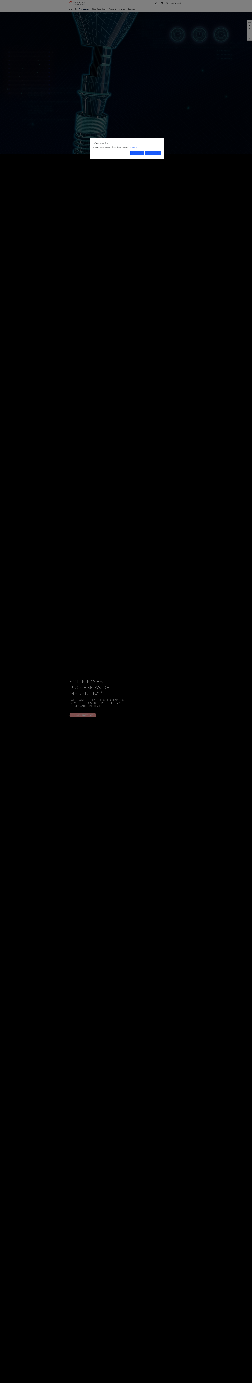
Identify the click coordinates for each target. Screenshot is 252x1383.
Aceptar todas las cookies (153, 153)
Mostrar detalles (99, 153)
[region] (127, 148)
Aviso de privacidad (133, 148)
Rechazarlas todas (137, 153)
